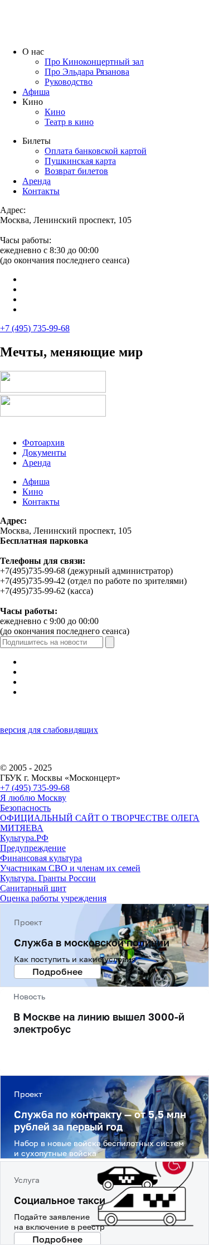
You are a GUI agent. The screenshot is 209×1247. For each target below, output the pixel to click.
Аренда (36, 181)
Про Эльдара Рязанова (87, 71)
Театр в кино (69, 122)
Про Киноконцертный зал (94, 61)
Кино (55, 112)
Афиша (36, 91)
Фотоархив (43, 442)
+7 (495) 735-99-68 (35, 328)
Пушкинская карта (80, 161)
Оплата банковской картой (96, 151)
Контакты (41, 191)
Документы (44, 452)
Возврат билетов (76, 171)
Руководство (69, 81)
